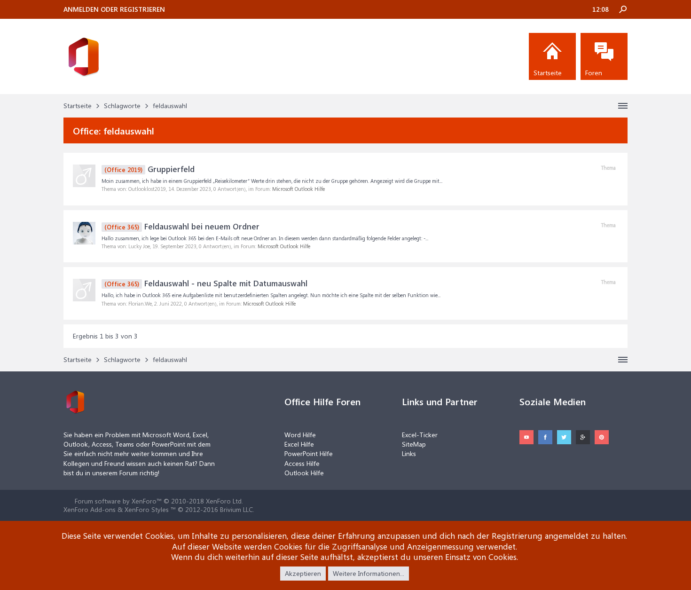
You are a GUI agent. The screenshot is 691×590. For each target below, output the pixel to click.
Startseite (548, 72)
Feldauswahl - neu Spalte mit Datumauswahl (205, 283)
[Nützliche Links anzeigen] (623, 106)
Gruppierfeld (149, 169)
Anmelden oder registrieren (114, 9)
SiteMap (414, 444)
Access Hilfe (302, 463)
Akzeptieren (303, 573)
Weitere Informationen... (368, 573)
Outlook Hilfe (304, 472)
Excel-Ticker (420, 434)
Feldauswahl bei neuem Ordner (181, 226)
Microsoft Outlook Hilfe (298, 188)
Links (409, 453)
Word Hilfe (300, 434)
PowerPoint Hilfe (308, 453)
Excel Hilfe (299, 444)
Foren (593, 72)
